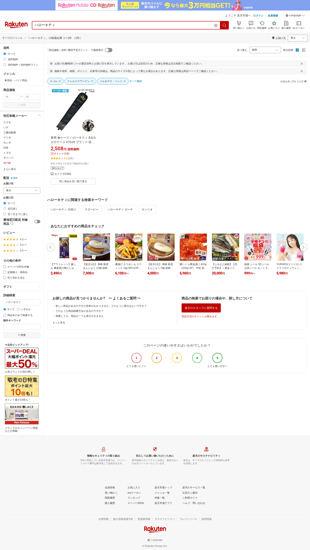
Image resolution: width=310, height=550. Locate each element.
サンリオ (147, 209)
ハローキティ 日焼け (63, 209)
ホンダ (7, 142)
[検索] (224, 25)
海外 (15, 178)
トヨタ (7, 152)
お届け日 (8, 197)
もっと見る (59, 322)
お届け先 (8, 183)
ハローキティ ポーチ (120, 209)
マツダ (7, 137)
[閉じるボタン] (302, 63)
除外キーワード (12, 320)
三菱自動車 (9, 132)
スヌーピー (91, 209)
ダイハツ (8, 157)
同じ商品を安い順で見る (73, 181)
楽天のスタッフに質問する (201, 308)
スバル (7, 162)
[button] (295, 16)
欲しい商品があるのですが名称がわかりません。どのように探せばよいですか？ (101, 305)
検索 (23, 105)
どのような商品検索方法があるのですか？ (80, 311)
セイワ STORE (62, 174)
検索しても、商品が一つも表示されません (80, 316)
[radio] (4, 53)
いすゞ (7, 127)
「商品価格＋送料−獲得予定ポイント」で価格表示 (74, 50)
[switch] (37, 221)
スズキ (7, 122)
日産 (5, 147)
